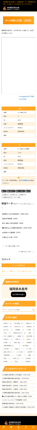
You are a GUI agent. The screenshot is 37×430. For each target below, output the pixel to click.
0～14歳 (17, 197)
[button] (33, 310)
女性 (29, 191)
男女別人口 (14, 194)
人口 (5, 191)
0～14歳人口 (21, 191)
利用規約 (25, 180)
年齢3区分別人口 (8, 197)
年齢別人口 (12, 191)
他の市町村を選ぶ (18, 294)
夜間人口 (6, 194)
